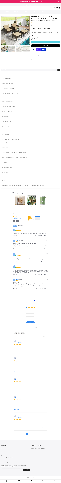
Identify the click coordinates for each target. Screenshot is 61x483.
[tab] (15, 226)
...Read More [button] (25, 286)
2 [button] (29, 434)
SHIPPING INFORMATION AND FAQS (38, 448)
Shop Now (36, 5)
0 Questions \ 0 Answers (17, 218)
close (59, 1)
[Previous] (3, 30)
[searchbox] (24, 328)
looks (16, 333)
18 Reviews (38, 22)
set (18, 333)
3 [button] (31, 434)
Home (2, 11)
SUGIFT (35, 54)
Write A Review (30, 322)
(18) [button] (33, 216)
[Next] (28, 30)
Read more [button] (16, 371)
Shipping (38, 28)
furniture (22, 333)
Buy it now (45, 45)
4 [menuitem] (32, 293)
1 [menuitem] (28, 293)
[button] (17, 221)
